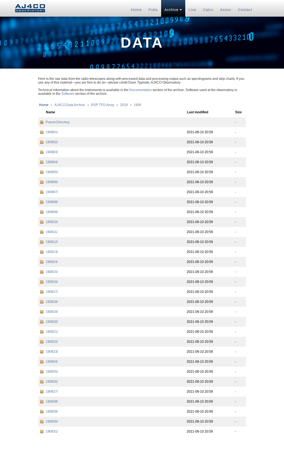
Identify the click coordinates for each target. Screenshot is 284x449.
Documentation (140, 90)
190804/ (52, 162)
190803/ (52, 152)
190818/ (52, 301)
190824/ (52, 361)
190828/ (52, 401)
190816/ (52, 282)
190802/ (52, 142)
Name (50, 112)
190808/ (52, 202)
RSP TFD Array (102, 105)
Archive (172, 10)
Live (192, 10)
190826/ (52, 381)
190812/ (52, 242)
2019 (124, 105)
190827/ (52, 391)
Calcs (208, 10)
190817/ (52, 292)
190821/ (52, 331)
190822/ (52, 341)
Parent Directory (58, 122)
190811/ (52, 232)
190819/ (52, 311)
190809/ (52, 212)
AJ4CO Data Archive (69, 105)
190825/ (52, 371)
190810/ (52, 222)
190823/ (52, 351)
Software (67, 93)
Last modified (197, 112)
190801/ (52, 132)
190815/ (52, 272)
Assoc (225, 10)
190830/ (52, 421)
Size (238, 112)
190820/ (52, 321)
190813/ (52, 252)
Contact (245, 10)
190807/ (52, 192)
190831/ (52, 431)
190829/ (52, 411)
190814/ (52, 262)
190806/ (52, 182)
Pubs (153, 10)
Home (136, 10)
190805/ (52, 172)
